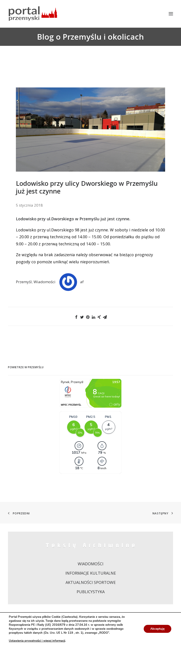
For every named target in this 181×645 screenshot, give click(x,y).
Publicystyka (91, 591)
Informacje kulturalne (90, 573)
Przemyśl (24, 281)
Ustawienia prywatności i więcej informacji (37, 641)
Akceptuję (157, 629)
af (82, 281)
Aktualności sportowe (91, 582)
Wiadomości (44, 281)
